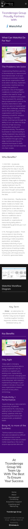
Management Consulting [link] (14, 498)
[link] (7, 4)
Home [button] (14, 492)
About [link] (14, 495)
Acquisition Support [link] (14, 502)
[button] (25, 3)
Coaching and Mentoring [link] (14, 505)
